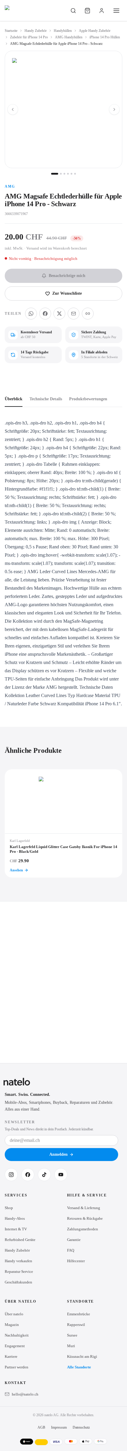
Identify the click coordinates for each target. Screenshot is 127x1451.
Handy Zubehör (36, 31)
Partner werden (16, 1367)
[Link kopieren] (88, 313)
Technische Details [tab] (46, 399)
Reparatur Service (19, 1271)
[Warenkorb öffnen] (87, 10)
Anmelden (58, 1154)
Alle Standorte (79, 1367)
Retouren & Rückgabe (85, 1218)
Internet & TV (16, 1229)
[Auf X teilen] (59, 313)
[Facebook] (27, 1174)
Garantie (74, 1239)
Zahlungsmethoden (82, 1229)
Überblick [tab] (13, 399)
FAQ (70, 1250)
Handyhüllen (63, 31)
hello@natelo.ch (25, 1394)
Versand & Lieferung (83, 1208)
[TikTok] (44, 1174)
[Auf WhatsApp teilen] (31, 313)
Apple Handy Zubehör (94, 31)
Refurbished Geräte (20, 1239)
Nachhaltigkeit (17, 1335)
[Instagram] (11, 1174)
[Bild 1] (54, 174)
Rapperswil (76, 1324)
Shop (9, 1208)
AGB (41, 1427)
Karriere (11, 1356)
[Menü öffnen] (116, 11)
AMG (10, 186)
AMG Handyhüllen (68, 37)
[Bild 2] (61, 174)
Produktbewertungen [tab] (88, 399)
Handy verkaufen (18, 1261)
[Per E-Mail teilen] (73, 313)
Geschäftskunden (18, 1282)
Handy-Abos (15, 1218)
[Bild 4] (68, 174)
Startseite (11, 31)
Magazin (12, 1324)
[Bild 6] (75, 174)
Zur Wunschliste (67, 293)
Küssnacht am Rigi (82, 1356)
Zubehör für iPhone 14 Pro (29, 37)
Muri (71, 1346)
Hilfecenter (76, 1261)
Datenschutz (81, 1427)
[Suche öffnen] (73, 10)
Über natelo (14, 1314)
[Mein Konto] (101, 10)
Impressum (59, 1427)
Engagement (15, 1346)
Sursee (72, 1335)
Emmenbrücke (78, 1314)
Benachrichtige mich (67, 275)
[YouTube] (60, 1174)
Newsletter (20, 1122)
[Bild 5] (71, 174)
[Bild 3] (64, 174)
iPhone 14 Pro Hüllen (104, 37)
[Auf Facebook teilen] (45, 313)
